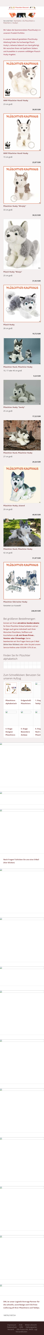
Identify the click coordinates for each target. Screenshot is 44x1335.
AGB (20, 1325)
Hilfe (21, 1327)
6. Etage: (38, 729)
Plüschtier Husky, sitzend (14, 505)
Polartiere (7, 23)
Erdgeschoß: (26, 700)
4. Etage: (9, 729)
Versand (11, 1329)
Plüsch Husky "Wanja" (12, 272)
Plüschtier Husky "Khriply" (14, 206)
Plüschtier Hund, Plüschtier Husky (17, 367)
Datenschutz (12, 1327)
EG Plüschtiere (28, 21)
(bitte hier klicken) (11, 644)
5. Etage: (24, 729)
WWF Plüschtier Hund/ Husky (15, 100)
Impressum (11, 1325)
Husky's (15, 23)
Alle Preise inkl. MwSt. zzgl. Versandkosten (27, 1330)
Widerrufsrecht (31, 1325)
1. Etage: (38, 700)
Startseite (17, 21)
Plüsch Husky (9, 324)
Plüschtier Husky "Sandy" (14, 407)
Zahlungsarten (31, 1327)
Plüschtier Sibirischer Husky (15, 602)
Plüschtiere (26, 703)
